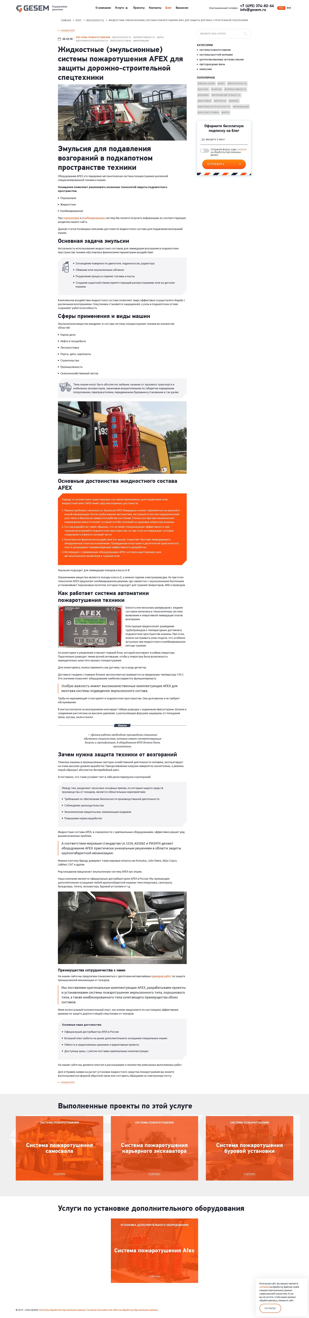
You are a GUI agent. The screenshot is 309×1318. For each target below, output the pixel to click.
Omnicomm (205, 69)
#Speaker (203, 95)
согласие (241, 149)
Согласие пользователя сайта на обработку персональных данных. (122, 1310)
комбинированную (93, 218)
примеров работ (161, 976)
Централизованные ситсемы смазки (221, 60)
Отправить (216, 164)
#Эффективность (235, 89)
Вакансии (182, 8)
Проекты (139, 8)
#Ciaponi (216, 89)
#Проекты (220, 101)
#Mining (234, 101)
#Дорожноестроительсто (214, 107)
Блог (168, 8)
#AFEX (221, 83)
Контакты (155, 8)
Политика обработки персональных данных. (62, 1310)
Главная (66, 20)
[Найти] (245, 33)
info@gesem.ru (253, 10)
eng (289, 8)
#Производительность (226, 95)
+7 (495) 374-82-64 (257, 6)
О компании (103, 8)
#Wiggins (203, 89)
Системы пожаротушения (215, 50)
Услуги (119, 8)
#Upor (225, 112)
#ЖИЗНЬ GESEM (206, 83)
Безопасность (95, 20)
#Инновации (241, 107)
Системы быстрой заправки (216, 55)
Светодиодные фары (212, 64)
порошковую (71, 218)
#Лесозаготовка (208, 112)
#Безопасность (237, 83)
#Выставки (204, 101)
